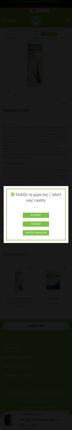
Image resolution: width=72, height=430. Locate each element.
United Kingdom (36, 232)
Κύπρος (36, 215)
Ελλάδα (36, 223)
